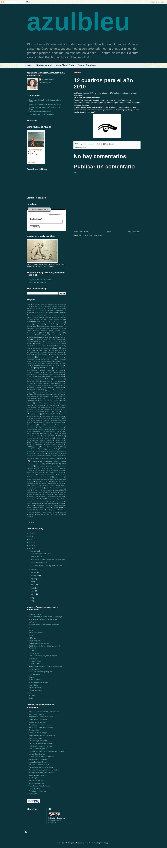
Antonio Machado (39, 317)
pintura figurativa (52, 464)
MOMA (62, 429)
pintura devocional (37, 464)
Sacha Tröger (55, 485)
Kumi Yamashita (32, 407)
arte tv (31, 630)
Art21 (38, 319)
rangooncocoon (59, 477)
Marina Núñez (56, 418)
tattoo (64, 494)
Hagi (46, 383)
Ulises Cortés (60, 501)
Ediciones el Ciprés (33, 359)
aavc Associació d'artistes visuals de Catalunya (45, 617)
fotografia (30, 368)
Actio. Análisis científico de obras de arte (43, 619)
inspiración (60, 387)
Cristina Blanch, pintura (37, 722)
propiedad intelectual (51, 472)
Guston (61, 381)
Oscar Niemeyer (58, 444)
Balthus (54, 326)
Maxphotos (62, 420)
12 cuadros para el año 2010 (41, 554)
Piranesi (37, 470)
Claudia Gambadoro (60, 341)
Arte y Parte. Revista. (36, 633)
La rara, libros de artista (37, 754)
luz (39, 414)
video (56, 507)
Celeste (53, 339)
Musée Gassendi (46, 433)
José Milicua (39, 403)
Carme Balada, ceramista (38, 720)
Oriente (48, 444)
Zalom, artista (33, 794)
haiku (52, 383)
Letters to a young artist (36, 411)
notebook (50, 440)
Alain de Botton (59, 306)
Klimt (62, 405)
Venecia (61, 503)
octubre (34, 573)
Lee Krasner (48, 409)
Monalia (29, 431)
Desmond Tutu (54, 354)
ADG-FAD (32, 622)
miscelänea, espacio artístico (39, 765)
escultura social (31, 363)
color (30, 344)
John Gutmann (54, 400)
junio (33, 585)
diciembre (34, 551)
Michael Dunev (61, 424)
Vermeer (29, 505)
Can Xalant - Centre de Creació (40, 643)
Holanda (63, 385)
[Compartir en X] (107, 144)
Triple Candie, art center (37, 791)
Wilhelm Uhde (41, 512)
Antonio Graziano (52, 315)
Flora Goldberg (59, 365)
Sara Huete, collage (36, 781)
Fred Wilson (56, 368)
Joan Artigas (60, 398)
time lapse (57, 499)
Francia (48, 368)
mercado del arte (59, 422)
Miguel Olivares (59, 427)
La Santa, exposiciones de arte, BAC (42, 757)
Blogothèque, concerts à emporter (41, 717)
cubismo (45, 348)
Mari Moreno (46, 418)
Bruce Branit (30, 335)
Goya (28, 379)
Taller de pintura (47, 494)
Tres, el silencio (34, 788)
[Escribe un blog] (105, 144)
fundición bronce (45, 370)
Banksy (61, 326)
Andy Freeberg (41, 310)
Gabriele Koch (59, 370)
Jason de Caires (59, 394)
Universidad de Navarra (34, 503)
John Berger (43, 400)
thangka (61, 496)
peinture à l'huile (51, 449)
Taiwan (37, 494)
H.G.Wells (39, 383)
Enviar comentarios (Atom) (93, 235)
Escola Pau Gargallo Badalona (43, 361)
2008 (31, 598)
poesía (55, 470)
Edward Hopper (46, 359)
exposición (48, 365)
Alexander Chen (40, 308)
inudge (57, 390)
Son (75, 172)
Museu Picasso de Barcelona (39, 682)
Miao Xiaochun (49, 424)
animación (30, 313)
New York (30, 440)
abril (32, 591)
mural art (35, 433)
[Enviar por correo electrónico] (102, 144)
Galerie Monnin (48, 374)
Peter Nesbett (40, 453)
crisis (37, 346)
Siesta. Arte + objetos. (36, 783)
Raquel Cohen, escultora (37, 775)
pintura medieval (40, 466)
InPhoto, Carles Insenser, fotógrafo (41, 743)
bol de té (36, 333)
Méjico (30, 422)
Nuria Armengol (44, 65)
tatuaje (31, 496)
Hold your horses (34, 387)
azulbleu (78, 21)
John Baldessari (32, 400)
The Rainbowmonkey (33, 499)
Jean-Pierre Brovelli (57, 396)
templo (43, 496)
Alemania (29, 308)
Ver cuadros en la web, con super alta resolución (48, 560)
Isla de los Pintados (54, 392)
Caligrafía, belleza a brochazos (40, 112)
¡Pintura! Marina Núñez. (39, 563)
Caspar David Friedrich (41, 339)
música (60, 436)
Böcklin (58, 330)
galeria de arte (47, 372)
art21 (30, 627)
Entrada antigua (134, 232)
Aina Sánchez (47, 306)
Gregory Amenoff (58, 379)
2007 (31, 601)
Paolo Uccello (53, 446)
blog (51, 330)
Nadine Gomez (48, 438)
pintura (83, 147)
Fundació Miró (34, 658)
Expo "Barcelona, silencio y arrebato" (42, 114)
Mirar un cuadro (36, 557)
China (36, 341)
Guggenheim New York (49, 381)
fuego (35, 370)
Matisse (54, 420)
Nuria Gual (44, 442)
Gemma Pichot (31, 376)
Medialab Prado (34, 680)
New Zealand (40, 440)
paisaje (36, 446)
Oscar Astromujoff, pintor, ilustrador (41, 767)
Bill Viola (37, 330)
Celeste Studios (34, 653)
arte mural (59, 322)
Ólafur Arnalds (61, 442)
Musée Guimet (34, 685)
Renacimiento (40, 481)
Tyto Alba (42, 501)
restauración (51, 481)
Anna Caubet (52, 312)
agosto (33, 579)
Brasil (51, 333)
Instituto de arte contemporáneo (40, 279)
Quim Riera (40, 474)
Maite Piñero (46, 414)
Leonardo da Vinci (60, 409)
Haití (58, 383)
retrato (61, 481)
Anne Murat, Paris (65, 65)
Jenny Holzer (31, 398)
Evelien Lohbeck (37, 365)
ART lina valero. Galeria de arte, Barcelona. (44, 625)
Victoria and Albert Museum (55, 505)
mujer (36, 431)
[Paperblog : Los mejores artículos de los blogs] (33, 803)
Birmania (44, 330)
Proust (62, 472)
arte (45, 319)
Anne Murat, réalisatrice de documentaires (44, 712)
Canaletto (63, 335)
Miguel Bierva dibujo (45, 427)
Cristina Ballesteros (47, 346)
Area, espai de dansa (36, 714)
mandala (63, 414)
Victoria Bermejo (32, 507)
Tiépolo (50, 499)
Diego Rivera (44, 357)
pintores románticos (49, 458)
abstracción (36, 306)
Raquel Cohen (31, 479)
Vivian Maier (40, 510)
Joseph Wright (51, 403)
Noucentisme (60, 440)
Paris (62, 446)
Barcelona (30, 328)
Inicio (29, 65)
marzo (33, 594)
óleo (30, 444)
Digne (53, 357)
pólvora (61, 470)
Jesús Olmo (42, 398)
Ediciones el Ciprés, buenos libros (41, 727)
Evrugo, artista (34, 730)
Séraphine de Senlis (53, 488)
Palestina (44, 446)
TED (37, 496)
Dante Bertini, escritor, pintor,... (39, 725)
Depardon (30, 354)
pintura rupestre (41, 468)
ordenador (38, 444)
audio (41, 324)
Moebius (54, 429)
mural (28, 433)
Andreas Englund (53, 308)
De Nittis (63, 350)
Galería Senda (37, 374)
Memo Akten (39, 422)
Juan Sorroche (38, 405)
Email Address (36, 219)
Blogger (106, 843)
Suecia (55, 492)
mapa (38, 416)
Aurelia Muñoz (50, 324)
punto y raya (31, 474)
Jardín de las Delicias (44, 394)
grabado (35, 379)
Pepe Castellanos (40, 451)
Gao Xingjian (60, 374)
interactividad (31, 390)
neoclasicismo (60, 438)
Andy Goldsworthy (56, 310)
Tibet (43, 499)
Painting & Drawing (35, 690)
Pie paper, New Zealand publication (41, 773)
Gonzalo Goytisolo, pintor (38, 741)
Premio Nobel (38, 472)
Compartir (30, 522)
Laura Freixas (38, 409)
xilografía (63, 512)
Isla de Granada (40, 392)
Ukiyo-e (50, 501)
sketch (57, 490)
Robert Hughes (41, 483)
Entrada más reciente (82, 232)
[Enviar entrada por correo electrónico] (98, 144)
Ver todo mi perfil (45, 83)
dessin (64, 354)
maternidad (46, 420)
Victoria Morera (45, 507)
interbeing (41, 390)
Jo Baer (50, 398)
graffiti (42, 379)
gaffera (85, 843)
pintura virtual (54, 468)
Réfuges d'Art (53, 479)
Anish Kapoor (41, 312)
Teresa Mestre (52, 496)
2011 (28, 304)
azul (34, 326)
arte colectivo (54, 319)
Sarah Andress (39, 488)
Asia (35, 324)
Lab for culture (34, 669)
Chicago (29, 341)
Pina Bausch (37, 458)
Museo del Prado (49, 436)
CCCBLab (32, 650)
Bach (48, 326)
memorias (48, 422)
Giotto (48, 376)
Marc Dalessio (47, 416)
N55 (40, 438)
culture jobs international (37, 282)
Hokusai (56, 385)
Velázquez (53, 503)
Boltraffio (44, 333)
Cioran (49, 341)
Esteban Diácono (45, 363)
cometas (38, 343)
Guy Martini (30, 383)
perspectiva (62, 451)
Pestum (31, 453)
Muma (62, 431)
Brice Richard (60, 333)
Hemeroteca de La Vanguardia (41, 385)
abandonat (44, 304)
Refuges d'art (42, 479)
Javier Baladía (43, 396)
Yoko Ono (40, 514)
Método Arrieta (31, 424)
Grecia (49, 379)
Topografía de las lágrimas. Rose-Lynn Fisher (45, 104)
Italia (64, 392)
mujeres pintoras (48, 431)
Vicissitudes (39, 505)
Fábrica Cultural (34, 664)
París (28, 449)
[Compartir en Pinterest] (112, 144)
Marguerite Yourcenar (33, 418)
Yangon (31, 514)
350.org (35, 304)
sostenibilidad (31, 492)
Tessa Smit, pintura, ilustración (39, 786)
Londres (32, 414)
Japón (31, 394)
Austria (29, 326)
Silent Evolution (47, 490)
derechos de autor (41, 354)
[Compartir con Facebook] (110, 144)
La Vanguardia (59, 407)
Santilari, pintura (34, 778)
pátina (35, 449)
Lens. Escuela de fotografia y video (41, 672)
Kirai (56, 405)
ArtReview (32, 638)
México (40, 424)
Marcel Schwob (59, 416)
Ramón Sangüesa (87, 65)
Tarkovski (57, 494)
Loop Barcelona (34, 674)
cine (42, 341)
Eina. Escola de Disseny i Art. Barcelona (43, 656)
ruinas (40, 485)
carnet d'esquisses (46, 337)
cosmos (55, 343)
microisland (32, 427)
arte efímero (49, 322)
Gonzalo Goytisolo (58, 376)
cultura (54, 348)
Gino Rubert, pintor (35, 738)
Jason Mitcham (31, 396)
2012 (31, 539)
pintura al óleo (37, 461)
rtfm (28, 485)
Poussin (29, 472)
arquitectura (51, 317)
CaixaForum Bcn (35, 641)
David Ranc (54, 350)
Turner (35, 501)
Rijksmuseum (31, 483)
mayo (33, 588)
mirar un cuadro (43, 429)
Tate (30, 693)
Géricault (41, 376)
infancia (51, 387)
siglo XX (37, 490)
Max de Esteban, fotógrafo (38, 762)
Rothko (61, 483)
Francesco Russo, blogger (38, 733)
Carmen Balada (33, 337)
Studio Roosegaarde (44, 492)
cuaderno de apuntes (33, 348)
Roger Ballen (53, 483)
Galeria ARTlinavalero (33, 372)
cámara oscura (53, 335)
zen (59, 514)
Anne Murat (62, 312)
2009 (31, 548)
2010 (31, 545)
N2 (35, 438)
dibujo (31, 357)
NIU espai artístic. (35, 688)
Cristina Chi (60, 346)
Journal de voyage (35, 150)
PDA (41, 449)
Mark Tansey (36, 420)
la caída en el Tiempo (45, 407)
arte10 (31, 635)
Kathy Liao (49, 405)
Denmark (60, 352)
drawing (61, 357)
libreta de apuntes (53, 411)
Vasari (45, 503)
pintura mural (52, 466)
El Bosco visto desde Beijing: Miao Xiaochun (46, 566)
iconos (44, 387)
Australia (61, 324)
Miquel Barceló (31, 429)
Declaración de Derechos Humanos (42, 352)
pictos (59, 455)
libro (64, 411)
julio (32, 582)
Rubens (33, 485)
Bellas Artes (46, 328)
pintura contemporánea (56, 461)
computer (47, 343)
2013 (31, 536)
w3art (31, 698)
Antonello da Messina (36, 315)
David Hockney (43, 350)
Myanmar (29, 438)
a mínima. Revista (35, 614)
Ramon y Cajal (47, 477)
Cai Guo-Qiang (41, 335)
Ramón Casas (51, 474)
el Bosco (56, 359)
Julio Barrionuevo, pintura (38, 749)
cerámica (61, 339)
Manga (31, 416)
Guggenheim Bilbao (33, 381)
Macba (31, 677)
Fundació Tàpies (35, 661)
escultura (59, 361)
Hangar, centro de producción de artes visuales (45, 666)
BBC (38, 328)
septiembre (35, 576)
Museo (57, 433)
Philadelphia (51, 455)
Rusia (46, 485)
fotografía (38, 368)
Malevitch (55, 414)
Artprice (29, 324)
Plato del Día (46, 470)
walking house (52, 510)
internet (50, 390)
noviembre (35, 570)
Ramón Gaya (62, 474)
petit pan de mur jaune (54, 453)
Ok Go (52, 442)
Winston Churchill (52, 512)
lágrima (29, 409)
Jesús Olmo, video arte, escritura (40, 746)
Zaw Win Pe (51, 514)
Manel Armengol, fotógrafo (38, 759)
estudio (56, 363)
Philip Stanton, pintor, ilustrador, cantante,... (44, 770)
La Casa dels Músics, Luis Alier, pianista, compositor (47, 751)
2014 (31, 533)
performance (52, 451)
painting (29, 446)
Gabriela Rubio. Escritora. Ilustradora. (42, 735)
